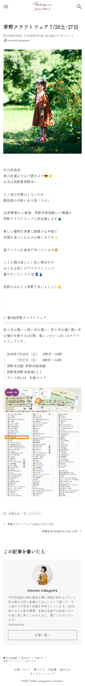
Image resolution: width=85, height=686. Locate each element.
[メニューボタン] (6, 6)
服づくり (39, 669)
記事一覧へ (42, 635)
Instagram (16, 624)
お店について (22, 669)
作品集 (52, 669)
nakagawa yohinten (50, 681)
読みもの (65, 669)
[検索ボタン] (79, 6)
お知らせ (54, 35)
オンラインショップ (42, 673)
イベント (69, 35)
